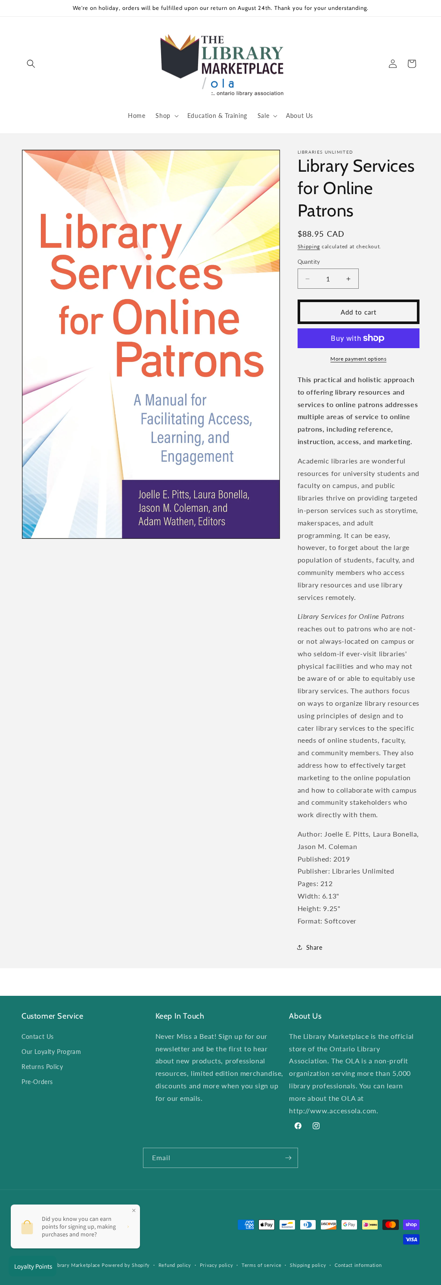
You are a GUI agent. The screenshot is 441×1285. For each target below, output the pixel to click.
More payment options (358, 358)
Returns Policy (42, 1066)
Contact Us (38, 1036)
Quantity (309, 261)
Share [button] (314, 947)
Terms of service (261, 1265)
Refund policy (174, 1265)
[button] (31, 63)
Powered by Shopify (126, 1265)
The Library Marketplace (71, 1265)
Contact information (358, 1265)
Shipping (309, 246)
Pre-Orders (37, 1081)
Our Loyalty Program (51, 1051)
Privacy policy (216, 1265)
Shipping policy (308, 1265)
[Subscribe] (288, 1158)
